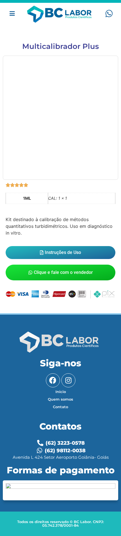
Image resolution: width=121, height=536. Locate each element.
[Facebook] (53, 380)
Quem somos (60, 399)
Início (60, 391)
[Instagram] (68, 380)
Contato (60, 407)
